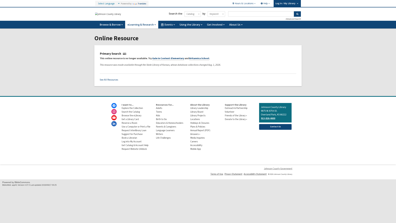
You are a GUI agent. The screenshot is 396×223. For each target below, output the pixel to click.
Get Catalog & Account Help (135, 145)
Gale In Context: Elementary (168, 58)
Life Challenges (163, 138)
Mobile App (195, 149)
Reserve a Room (129, 123)
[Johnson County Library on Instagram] (114, 111)
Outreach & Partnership (236, 108)
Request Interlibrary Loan (134, 130)
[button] (243, 3)
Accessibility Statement (255, 174)
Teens (159, 112)
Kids (158, 115)
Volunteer (229, 112)
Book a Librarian (129, 138)
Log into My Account (132, 141)
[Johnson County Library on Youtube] (114, 117)
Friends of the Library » (236, 115)
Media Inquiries (197, 138)
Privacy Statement (233, 174)
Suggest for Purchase (132, 134)
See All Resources (109, 79)
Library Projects (198, 115)
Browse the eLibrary (131, 115)
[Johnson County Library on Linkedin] (114, 123)
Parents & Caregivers (166, 126)
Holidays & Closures (199, 123)
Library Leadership (199, 108)
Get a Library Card (130, 119)
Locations (195, 119)
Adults (159, 108)
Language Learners (165, 130)
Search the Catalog (131, 112)
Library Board (196, 112)
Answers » (195, 134)
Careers (194, 141)
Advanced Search (293, 19)
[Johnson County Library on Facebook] (114, 105)
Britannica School (199, 58)
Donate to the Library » (236, 119)
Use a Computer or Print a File (136, 126)
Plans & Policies (197, 126)
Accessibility (196, 145)
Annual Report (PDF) (200, 130)
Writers (159, 134)
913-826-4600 (268, 118)
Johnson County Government (278, 168)
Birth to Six (161, 119)
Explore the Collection (132, 108)
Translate (142, 3)
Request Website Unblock (134, 149)
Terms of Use (216, 174)
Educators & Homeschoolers (169, 123)
